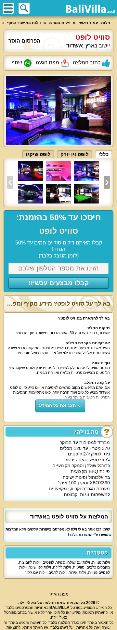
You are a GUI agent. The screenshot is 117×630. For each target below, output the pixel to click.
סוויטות (78, 567)
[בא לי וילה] (90, 8)
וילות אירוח (77, 572)
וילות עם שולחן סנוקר (73, 562)
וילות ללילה (62, 567)
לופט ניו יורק (74, 154)
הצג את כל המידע (57, 405)
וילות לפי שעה (40, 567)
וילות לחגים (57, 572)
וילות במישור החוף (24, 22)
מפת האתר (58, 594)
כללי (103, 154)
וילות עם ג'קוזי (35, 572)
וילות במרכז (60, 22)
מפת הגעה (47, 62)
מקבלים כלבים (98, 567)
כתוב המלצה (86, 62)
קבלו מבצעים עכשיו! (59, 282)
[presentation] (10, 182)
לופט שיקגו (38, 154)
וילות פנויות (101, 562)
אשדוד (74, 45)
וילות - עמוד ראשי (94, 22)
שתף (16, 62)
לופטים (48, 562)
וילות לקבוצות (30, 562)
